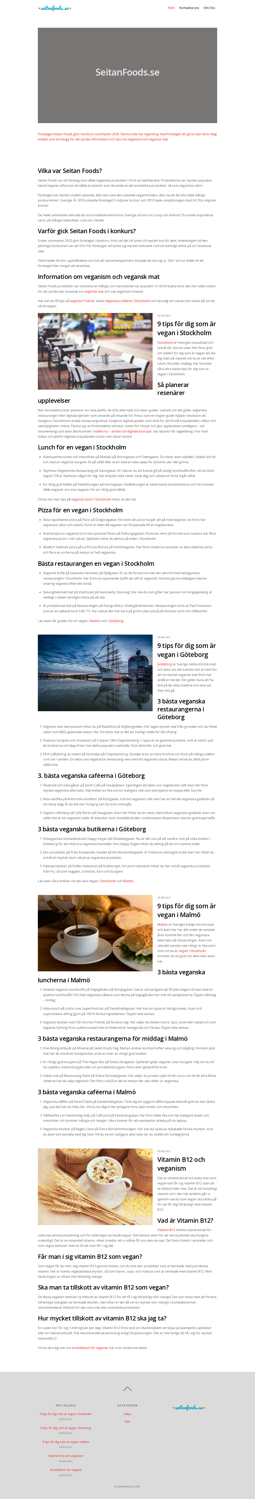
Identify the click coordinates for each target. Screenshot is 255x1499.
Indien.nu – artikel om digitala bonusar (123, 431)
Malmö (95, 621)
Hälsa (127, 1414)
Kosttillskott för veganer (66, 1470)
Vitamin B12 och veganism (181, 1164)
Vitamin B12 (166, 1230)
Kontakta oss (189, 8)
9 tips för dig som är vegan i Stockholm (186, 328)
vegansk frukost (82, 301)
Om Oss (209, 8)
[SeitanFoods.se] (55, 9)
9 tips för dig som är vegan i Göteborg (186, 650)
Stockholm (165, 342)
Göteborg (116, 621)
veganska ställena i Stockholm (127, 301)
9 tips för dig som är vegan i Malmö (186, 910)
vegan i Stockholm (192, 951)
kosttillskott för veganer (90, 1348)
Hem (171, 8)
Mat (127, 1421)
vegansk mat (94, 291)
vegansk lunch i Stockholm (91, 499)
